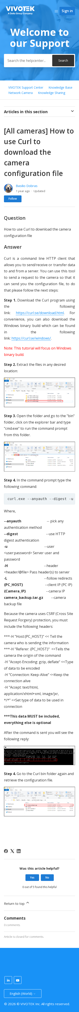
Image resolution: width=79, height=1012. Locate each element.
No (47, 877)
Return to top (14, 903)
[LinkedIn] (19, 851)
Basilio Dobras (27, 185)
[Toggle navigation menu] (56, 11)
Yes (32, 877)
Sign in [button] (67, 10)
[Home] (20, 15)
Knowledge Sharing (51, 93)
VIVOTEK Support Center (25, 87)
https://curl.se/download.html (40, 312)
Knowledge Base (60, 87)
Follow (13, 198)
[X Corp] (12, 851)
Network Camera (20, 93)
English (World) (21, 993)
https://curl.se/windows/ (31, 338)
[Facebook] (6, 851)
